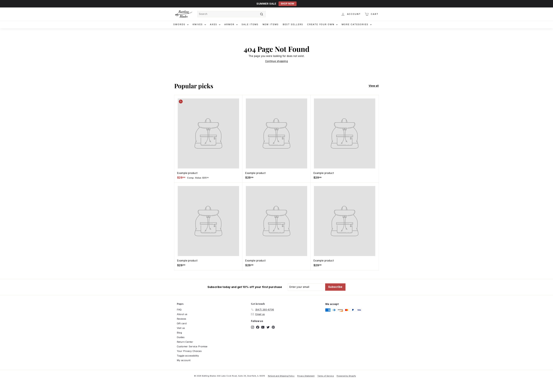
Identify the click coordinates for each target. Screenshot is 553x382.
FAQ (179, 309)
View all (374, 85)
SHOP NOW (287, 3)
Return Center (185, 341)
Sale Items (250, 24)
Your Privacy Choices (189, 351)
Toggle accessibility (188, 355)
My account (184, 360)
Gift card (182, 323)
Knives (198, 24)
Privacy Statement (306, 376)
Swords (179, 24)
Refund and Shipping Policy (281, 376)
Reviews (181, 318)
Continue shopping (276, 61)
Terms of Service (325, 376)
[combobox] (231, 14)
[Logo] (183, 14)
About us (182, 314)
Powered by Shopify (346, 376)
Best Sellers (293, 24)
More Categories (355, 24)
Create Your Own (321, 24)
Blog (179, 332)
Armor (229, 24)
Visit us (181, 328)
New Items (271, 24)
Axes (214, 24)
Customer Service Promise (192, 346)
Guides (181, 337)
